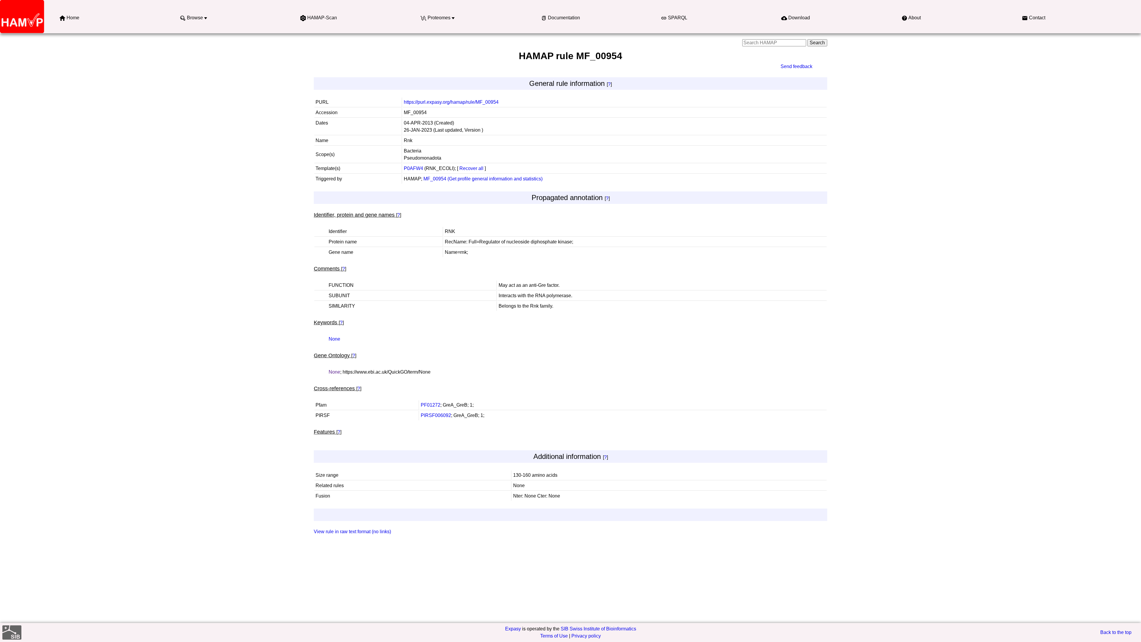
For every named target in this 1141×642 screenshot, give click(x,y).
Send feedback (796, 66)
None (334, 339)
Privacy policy (586, 635)
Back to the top (1115, 632)
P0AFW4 (413, 168)
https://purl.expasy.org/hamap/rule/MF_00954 (451, 102)
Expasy (513, 628)
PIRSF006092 (436, 415)
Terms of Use (554, 635)
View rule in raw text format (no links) (352, 531)
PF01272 (430, 404)
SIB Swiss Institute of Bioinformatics (598, 628)
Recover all (471, 168)
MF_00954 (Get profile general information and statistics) (483, 178)
